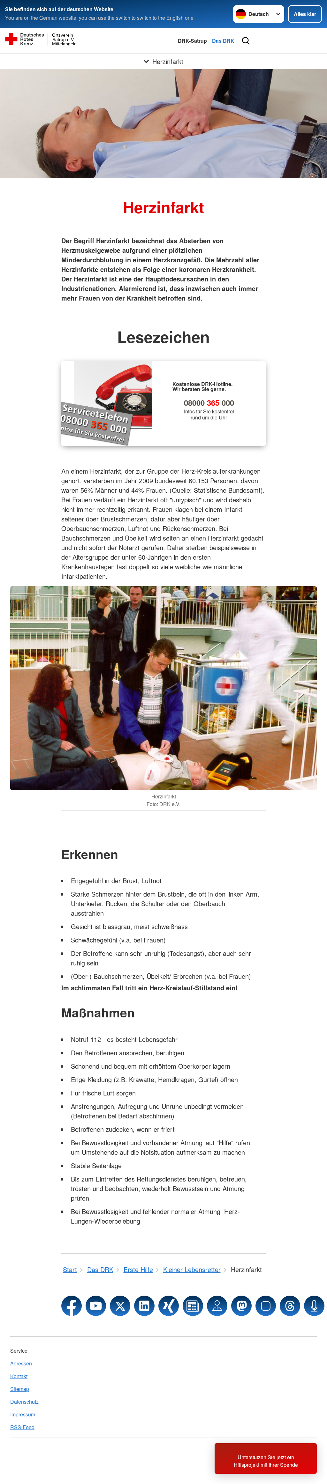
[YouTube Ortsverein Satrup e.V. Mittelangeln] (96, 1306)
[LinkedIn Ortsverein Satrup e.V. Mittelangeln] (144, 1306)
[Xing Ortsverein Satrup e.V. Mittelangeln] (168, 1306)
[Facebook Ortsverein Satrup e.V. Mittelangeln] (71, 1306)
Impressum (22, 1414)
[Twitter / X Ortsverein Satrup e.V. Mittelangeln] (120, 1306)
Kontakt (18, 1376)
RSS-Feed (22, 1427)
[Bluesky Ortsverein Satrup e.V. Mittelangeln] (265, 1306)
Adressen (21, 1363)
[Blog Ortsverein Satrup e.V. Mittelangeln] (193, 1306)
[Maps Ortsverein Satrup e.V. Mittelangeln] (217, 1306)
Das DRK (223, 40)
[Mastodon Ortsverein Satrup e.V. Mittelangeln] (241, 1306)
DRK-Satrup (192, 40)
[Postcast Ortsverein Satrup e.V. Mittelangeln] (314, 1306)
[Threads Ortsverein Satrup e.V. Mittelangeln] (290, 1306)
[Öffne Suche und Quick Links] (246, 41)
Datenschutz (24, 1401)
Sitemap (19, 1389)
